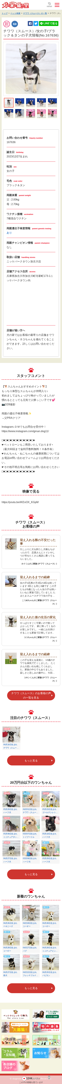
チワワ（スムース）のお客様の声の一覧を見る (31, 695)
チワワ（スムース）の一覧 (35, 13)
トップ (5, 13)
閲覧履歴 (49, 6)
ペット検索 (15, 13)
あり (9, 232)
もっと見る (31, 760)
